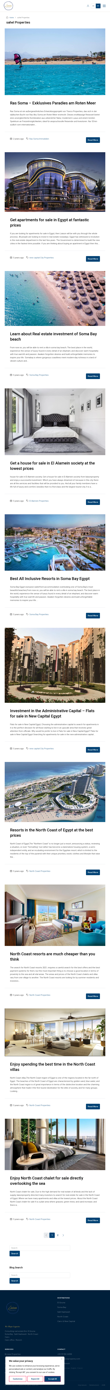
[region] (34, 1371)
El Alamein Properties (39, 501)
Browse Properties (13, 1354)
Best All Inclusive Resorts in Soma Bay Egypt (50, 578)
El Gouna (61, 1302)
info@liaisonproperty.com (68, 1359)
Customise (17, 1379)
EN (93, 6)
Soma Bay (61, 1307)
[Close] (61, 1358)
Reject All (35, 1379)
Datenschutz (94, 1385)
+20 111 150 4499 (64, 1354)
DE (98, 6)
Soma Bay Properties (39, 375)
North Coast (62, 1316)
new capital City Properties (41, 257)
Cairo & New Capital (66, 1321)
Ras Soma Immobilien (39, 139)
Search (14, 1253)
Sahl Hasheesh (63, 1312)
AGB (103, 1385)
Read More (93, 140)
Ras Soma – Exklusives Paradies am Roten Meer (53, 103)
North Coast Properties (39, 871)
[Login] (88, 6)
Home (11, 18)
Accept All (52, 1379)
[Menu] (104, 5)
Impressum (82, 1385)
